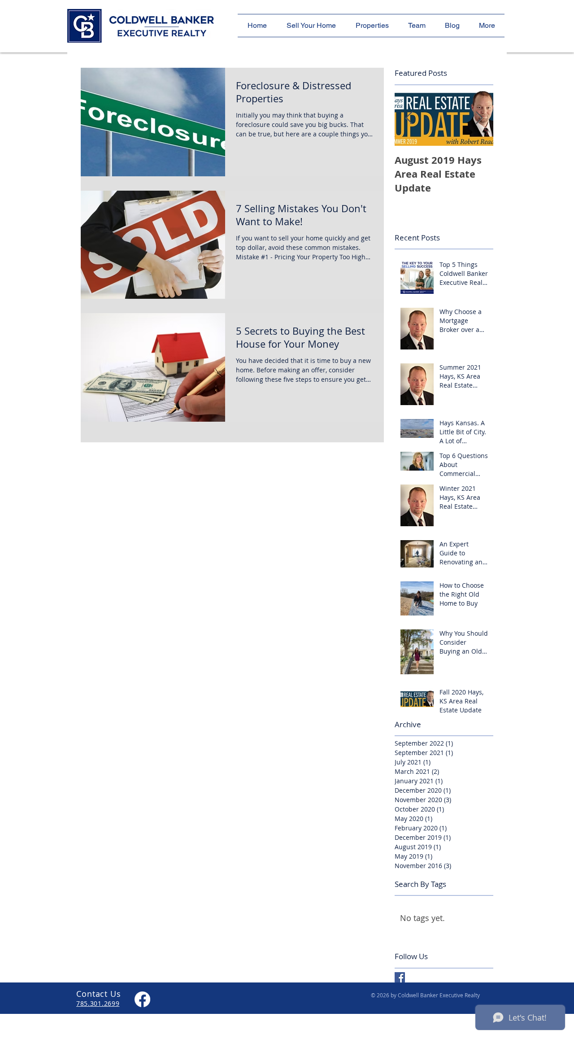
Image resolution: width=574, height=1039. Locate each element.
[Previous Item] (409, 118)
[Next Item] (479, 118)
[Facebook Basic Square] (400, 977)
